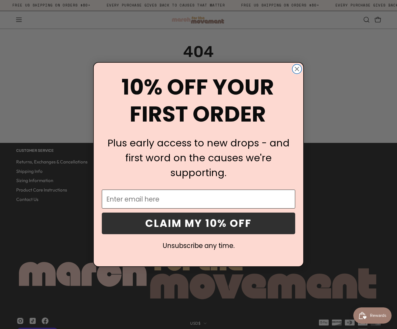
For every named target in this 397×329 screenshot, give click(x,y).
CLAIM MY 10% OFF (198, 223)
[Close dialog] (297, 69)
